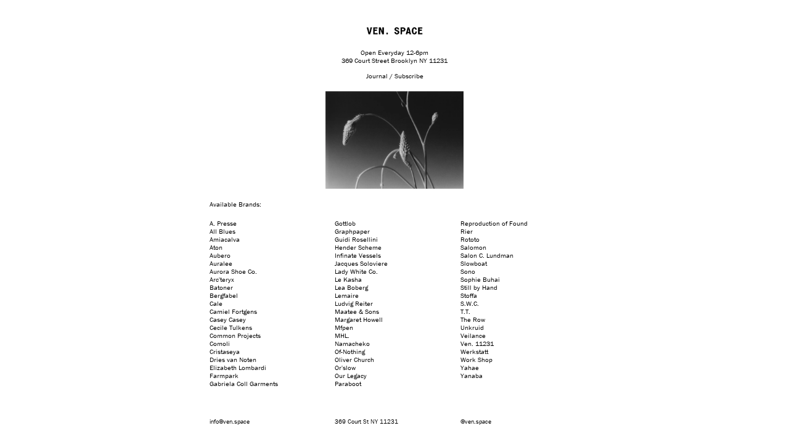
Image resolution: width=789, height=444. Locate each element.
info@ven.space (230, 421)
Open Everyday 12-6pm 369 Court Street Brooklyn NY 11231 (394, 56)
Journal (377, 76)
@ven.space (475, 421)
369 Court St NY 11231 (366, 421)
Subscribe (408, 76)
